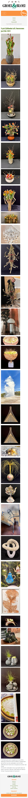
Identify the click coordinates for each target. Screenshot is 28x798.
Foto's (14, 20)
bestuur (14, 781)
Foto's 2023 (14, 22)
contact (14, 783)
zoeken (14, 784)
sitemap (14, 787)
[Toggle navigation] (4, 13)
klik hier (14, 795)
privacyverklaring (14, 785)
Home (14, 17)
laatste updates (14, 788)
